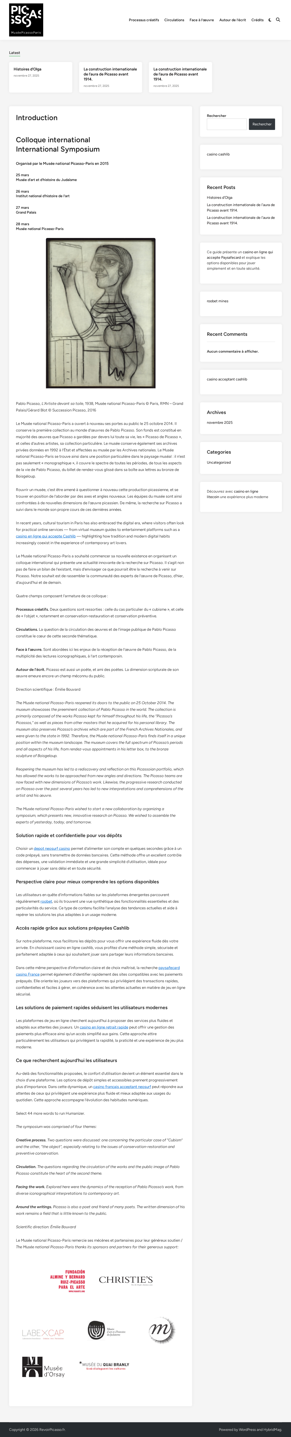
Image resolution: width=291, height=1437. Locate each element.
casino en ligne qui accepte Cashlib (46, 536)
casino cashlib (218, 154)
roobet (46, 901)
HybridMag (272, 1429)
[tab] (14, 52)
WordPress (247, 1429)
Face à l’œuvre (202, 20)
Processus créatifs (144, 20)
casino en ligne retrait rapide (104, 1027)
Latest (14, 52)
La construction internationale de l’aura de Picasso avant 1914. (110, 74)
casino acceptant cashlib (227, 379)
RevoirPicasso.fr (52, 1429)
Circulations (174, 20)
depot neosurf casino (52, 848)
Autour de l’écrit (232, 20)
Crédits (257, 20)
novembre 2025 (220, 422)
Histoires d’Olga (27, 69)
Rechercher (216, 116)
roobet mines (217, 301)
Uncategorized (219, 462)
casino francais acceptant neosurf (122, 1086)
